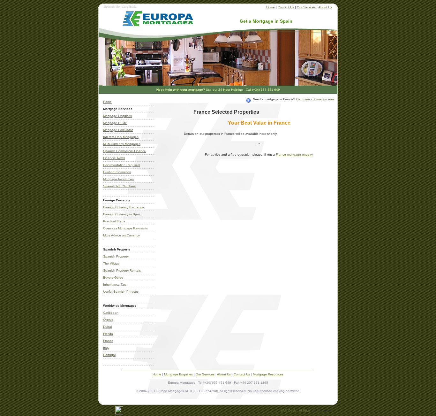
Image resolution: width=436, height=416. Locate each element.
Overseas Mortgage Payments (125, 228)
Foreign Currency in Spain (122, 214)
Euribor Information (117, 172)
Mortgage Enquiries (117, 116)
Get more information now (315, 99)
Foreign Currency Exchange (123, 207)
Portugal (109, 355)
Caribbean (110, 312)
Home (270, 7)
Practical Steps (114, 221)
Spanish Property (116, 256)
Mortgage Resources (118, 179)
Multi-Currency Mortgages (121, 144)
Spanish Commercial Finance (124, 151)
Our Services (307, 7)
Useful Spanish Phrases (121, 291)
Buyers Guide (113, 277)
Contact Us (286, 7)
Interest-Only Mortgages (121, 137)
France (108, 341)
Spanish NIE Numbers (119, 186)
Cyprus (108, 319)
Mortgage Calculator (118, 130)
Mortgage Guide (115, 123)
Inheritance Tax (114, 284)
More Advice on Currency (121, 235)
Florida (108, 333)
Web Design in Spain (296, 410)
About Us (325, 7)
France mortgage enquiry (294, 154)
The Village (111, 263)
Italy (106, 348)
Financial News (114, 158)
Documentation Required (121, 165)
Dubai (107, 326)
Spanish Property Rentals (122, 270)
